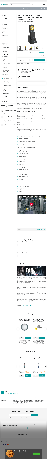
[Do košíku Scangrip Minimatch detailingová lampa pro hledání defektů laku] (28, 375)
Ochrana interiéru (5, 44)
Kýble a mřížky (5, 67)
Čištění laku (5, 24)
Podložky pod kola (6, 71)
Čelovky (5, 77)
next (45, 329)
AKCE (5, 15)
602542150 (35, 4)
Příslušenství (5, 51)
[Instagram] (28, 434)
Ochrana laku (5, 27)
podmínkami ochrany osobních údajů (24, 417)
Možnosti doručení (43, 55)
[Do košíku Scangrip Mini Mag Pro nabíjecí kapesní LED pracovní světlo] (42, 375)
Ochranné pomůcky (6, 70)
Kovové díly (5, 36)
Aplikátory (4, 57)
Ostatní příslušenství (6, 93)
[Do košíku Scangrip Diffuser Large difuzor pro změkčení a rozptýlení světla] (28, 338)
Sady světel (6, 81)
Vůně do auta (5, 41)
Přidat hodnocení (32, 245)
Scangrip (28, 63)
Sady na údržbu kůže (6, 47)
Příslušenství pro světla (7, 85)
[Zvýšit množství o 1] (32, 60)
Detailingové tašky (5, 60)
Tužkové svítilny (6, 75)
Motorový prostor (5, 32)
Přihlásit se (34, 415)
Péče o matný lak (5, 35)
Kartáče (4, 66)
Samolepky (4, 90)
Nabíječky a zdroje (7, 82)
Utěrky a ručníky (5, 56)
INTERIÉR (5, 39)
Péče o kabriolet (5, 34)
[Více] (43, 8)
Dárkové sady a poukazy (8, 101)
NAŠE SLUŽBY (6, 99)
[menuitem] (3, 8)
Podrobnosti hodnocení (30, 21)
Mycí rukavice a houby (6, 68)
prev (18, 329)
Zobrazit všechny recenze (14, 393)
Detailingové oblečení (6, 62)
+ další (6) (42, 48)
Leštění (4, 25)
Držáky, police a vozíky (6, 63)
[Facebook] (26, 434)
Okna (4, 31)
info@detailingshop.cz (33, 424)
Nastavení (15, 456)
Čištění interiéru (5, 43)
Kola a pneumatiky (5, 28)
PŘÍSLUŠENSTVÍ (6, 54)
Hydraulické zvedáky (6, 64)
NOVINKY (5, 18)
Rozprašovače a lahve (6, 89)
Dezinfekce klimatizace (6, 50)
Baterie (5, 84)
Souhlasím (37, 453)
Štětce (4, 91)
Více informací (41, 52)
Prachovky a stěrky (6, 87)
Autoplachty (5, 59)
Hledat (29, 4)
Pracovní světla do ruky (8, 78)
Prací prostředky (5, 73)
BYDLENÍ (5, 96)
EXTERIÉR (5, 21)
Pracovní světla (5, 74)
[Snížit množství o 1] (29, 60)
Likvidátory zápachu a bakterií (7, 48)
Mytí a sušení (5, 23)
